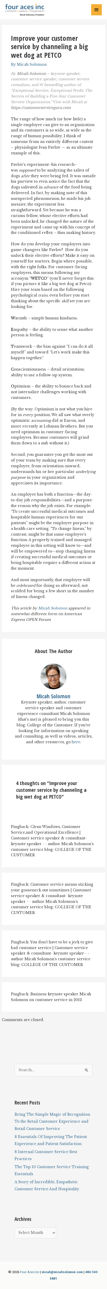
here (76, 742)
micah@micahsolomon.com (62, 1272)
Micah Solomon (52, 608)
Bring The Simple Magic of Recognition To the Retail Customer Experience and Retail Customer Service (52, 1121)
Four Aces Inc (29, 1272)
